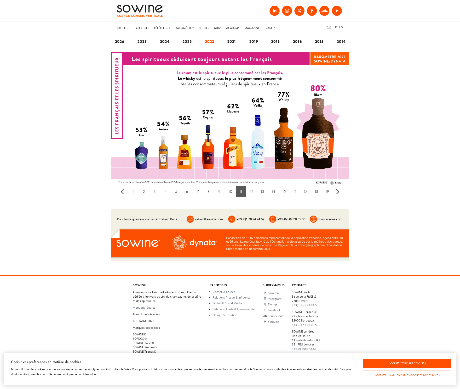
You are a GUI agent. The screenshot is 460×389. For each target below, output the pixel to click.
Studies (204, 28)
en (341, 27)
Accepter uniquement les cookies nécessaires (407, 375)
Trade (268, 28)
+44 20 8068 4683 (304, 348)
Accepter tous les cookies (407, 363)
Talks (217, 28)
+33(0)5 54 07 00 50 (305, 325)
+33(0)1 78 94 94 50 (305, 305)
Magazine (251, 28)
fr (335, 27)
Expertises (142, 28)
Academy (233, 28)
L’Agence (123, 28)
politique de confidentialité (79, 374)
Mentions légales (144, 307)
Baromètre (183, 28)
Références (162, 28)
